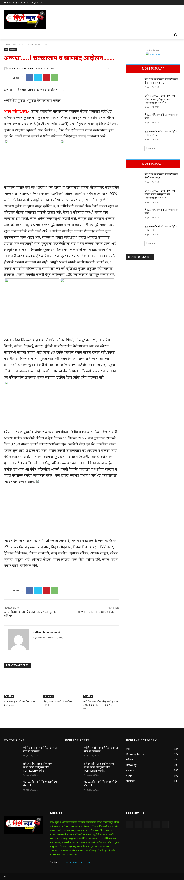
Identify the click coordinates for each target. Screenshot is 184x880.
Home (7, 44)
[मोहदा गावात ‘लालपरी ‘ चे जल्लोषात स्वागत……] (61, 685)
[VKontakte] (165, 824)
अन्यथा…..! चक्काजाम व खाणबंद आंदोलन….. (98, 612)
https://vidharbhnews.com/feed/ (48, 637)
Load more (152, 148)
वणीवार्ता (12, 50)
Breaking (9, 696)
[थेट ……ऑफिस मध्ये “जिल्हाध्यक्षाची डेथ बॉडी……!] (134, 118)
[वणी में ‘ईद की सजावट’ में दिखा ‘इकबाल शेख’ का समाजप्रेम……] (134, 83)
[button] (175, 35)
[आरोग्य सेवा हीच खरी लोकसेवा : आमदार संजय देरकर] (22, 685)
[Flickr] (147, 824)
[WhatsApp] (54, 77)
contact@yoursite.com (77, 862)
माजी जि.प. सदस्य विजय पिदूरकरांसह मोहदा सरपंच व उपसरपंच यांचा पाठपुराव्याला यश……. (100, 704)
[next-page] (12, 717)
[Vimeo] (173, 3)
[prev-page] (6, 717)
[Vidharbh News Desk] (6, 68)
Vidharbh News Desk (22, 68)
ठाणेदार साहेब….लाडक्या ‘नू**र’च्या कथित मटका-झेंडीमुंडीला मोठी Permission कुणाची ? (160, 99)
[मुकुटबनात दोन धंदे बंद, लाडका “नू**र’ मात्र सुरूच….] (134, 135)
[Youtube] (178, 3)
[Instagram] (163, 3)
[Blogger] (129, 824)
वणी (14, 44)
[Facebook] (158, 3)
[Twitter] (168, 3)
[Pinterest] (46, 77)
